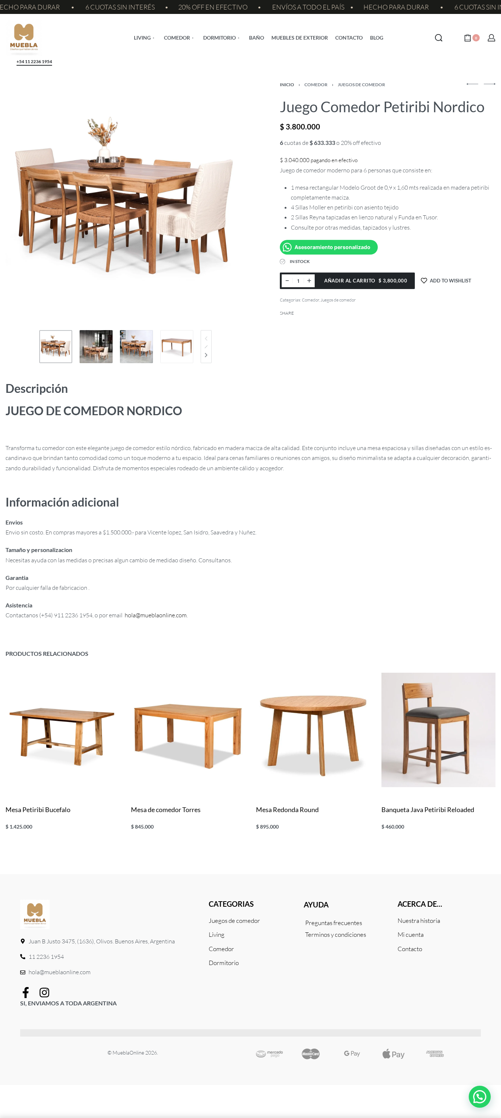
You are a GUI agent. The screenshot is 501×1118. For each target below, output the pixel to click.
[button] (480, 1097)
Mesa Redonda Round (287, 809)
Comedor (316, 84)
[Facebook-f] (25, 992)
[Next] (206, 355)
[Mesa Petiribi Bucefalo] (63, 730)
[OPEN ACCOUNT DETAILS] (491, 38)
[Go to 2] (96, 346)
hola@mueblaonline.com (156, 615)
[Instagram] (44, 992)
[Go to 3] (136, 346)
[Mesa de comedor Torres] (188, 730)
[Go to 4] (176, 346)
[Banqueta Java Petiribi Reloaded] (438, 730)
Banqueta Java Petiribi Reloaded (427, 809)
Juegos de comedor (361, 84)
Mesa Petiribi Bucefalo (38, 809)
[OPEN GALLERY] (126, 203)
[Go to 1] (55, 346)
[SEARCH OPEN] (439, 38)
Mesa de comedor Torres (166, 809)
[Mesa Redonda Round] (313, 730)
